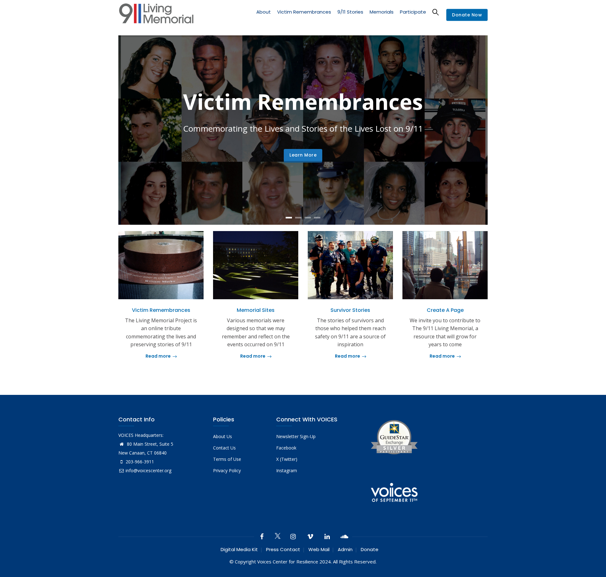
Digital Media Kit (239, 549)
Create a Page (445, 310)
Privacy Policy (227, 470)
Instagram (286, 470)
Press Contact (283, 549)
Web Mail (319, 549)
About (263, 12)
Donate (369, 549)
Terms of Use (227, 459)
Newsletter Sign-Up (296, 436)
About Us (222, 436)
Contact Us (224, 448)
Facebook (286, 448)
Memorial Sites (256, 310)
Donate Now (467, 15)
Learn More (303, 155)
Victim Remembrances (304, 12)
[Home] (156, 15)
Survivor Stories (350, 310)
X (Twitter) (286, 459)
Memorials (382, 12)
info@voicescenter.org (148, 470)
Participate (413, 12)
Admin (345, 549)
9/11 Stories (350, 12)
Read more (158, 356)
